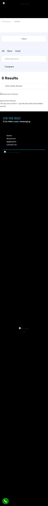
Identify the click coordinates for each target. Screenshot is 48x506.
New (9, 51)
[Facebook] (30, 128)
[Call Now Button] (5, 501)
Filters (24, 39)
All (3, 51)
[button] (43, 13)
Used (17, 51)
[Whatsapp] (18, 128)
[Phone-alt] (24, 128)
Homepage (6, 21)
